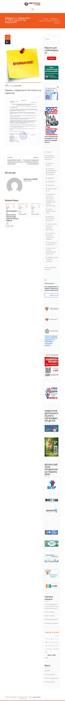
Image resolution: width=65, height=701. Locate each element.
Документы (51, 178)
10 (46, 642)
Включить (51, 58)
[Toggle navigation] (32, 9)
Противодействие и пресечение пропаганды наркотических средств (13, 216)
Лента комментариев (52, 678)
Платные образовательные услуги (51, 211)
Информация (54, 19)
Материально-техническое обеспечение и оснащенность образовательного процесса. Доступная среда (51, 199)
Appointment (36, 697)
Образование (51, 181)
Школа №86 (17, 86)
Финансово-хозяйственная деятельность (50, 218)
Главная (45, 19)
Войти (48, 670)
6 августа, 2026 (21, 207)
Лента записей (51, 674)
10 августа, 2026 (8, 207)
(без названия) (51, 612)
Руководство (51, 185)
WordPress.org (50, 682)
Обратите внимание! (52, 619)
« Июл (46, 658)
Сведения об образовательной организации (49, 157)
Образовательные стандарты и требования (52, 259)
